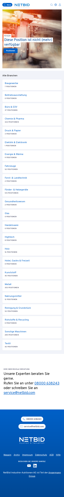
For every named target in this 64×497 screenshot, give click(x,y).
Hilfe (58, 455)
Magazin (7, 455)
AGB (51, 455)
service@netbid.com (19, 393)
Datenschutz (41, 455)
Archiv (17, 455)
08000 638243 (46, 383)
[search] (51, 5)
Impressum (27, 455)
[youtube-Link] (29, 465)
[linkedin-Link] (35, 465)
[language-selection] (55, 5)
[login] (60, 5)
